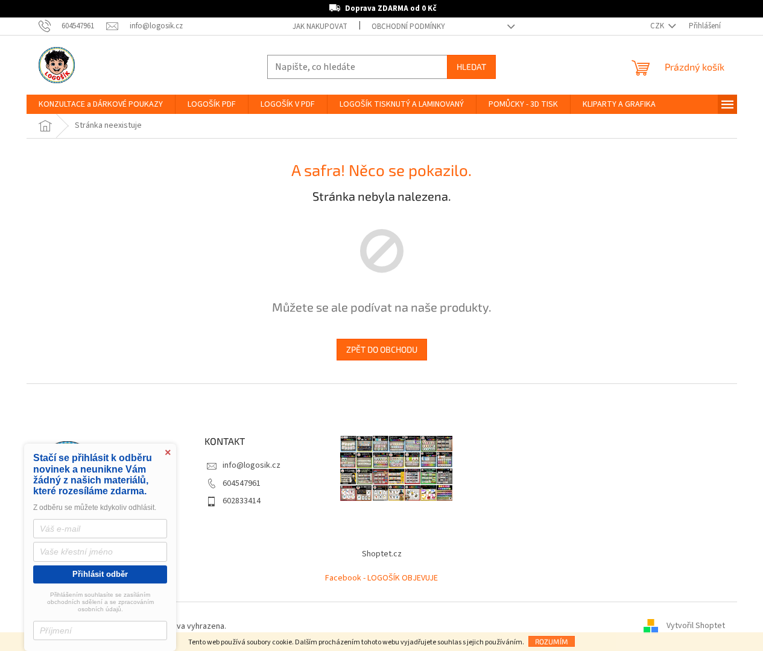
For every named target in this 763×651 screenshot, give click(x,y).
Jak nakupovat (320, 26)
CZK (658, 25)
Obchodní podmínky (408, 26)
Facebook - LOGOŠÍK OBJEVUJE (381, 578)
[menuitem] (101, 104)
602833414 (242, 501)
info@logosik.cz (251, 465)
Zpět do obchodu (381, 349)
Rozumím (551, 641)
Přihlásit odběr (100, 574)
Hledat (471, 66)
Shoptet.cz (382, 554)
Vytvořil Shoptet (695, 626)
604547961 (242, 483)
